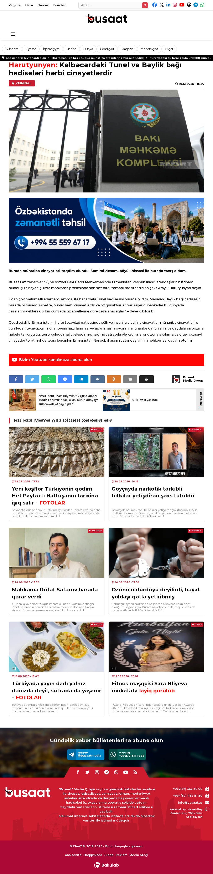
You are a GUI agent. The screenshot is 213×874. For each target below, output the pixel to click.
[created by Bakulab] (106, 865)
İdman (198, 624)
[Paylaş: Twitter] (32, 379)
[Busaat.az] (106, 19)
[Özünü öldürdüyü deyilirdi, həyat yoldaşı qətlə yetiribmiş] (156, 553)
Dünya (88, 49)
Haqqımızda (93, 855)
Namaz (43, 5)
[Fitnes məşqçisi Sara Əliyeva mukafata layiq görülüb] (156, 647)
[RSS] (135, 772)
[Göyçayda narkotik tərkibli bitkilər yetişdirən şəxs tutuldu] (156, 452)
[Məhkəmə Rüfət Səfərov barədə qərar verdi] (56, 553)
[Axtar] (145, 5)
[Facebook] (77, 772)
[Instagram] (97, 772)
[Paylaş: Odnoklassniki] (114, 379)
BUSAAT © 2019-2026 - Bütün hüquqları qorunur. (107, 846)
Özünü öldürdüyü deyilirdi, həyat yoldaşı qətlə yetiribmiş (156, 593)
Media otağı (138, 855)
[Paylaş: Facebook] (16, 379)
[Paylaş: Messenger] (65, 379)
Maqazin (127, 49)
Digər (169, 49)
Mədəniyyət (149, 49)
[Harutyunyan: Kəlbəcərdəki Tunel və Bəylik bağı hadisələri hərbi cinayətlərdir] (106, 141)
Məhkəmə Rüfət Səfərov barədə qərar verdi (55, 593)
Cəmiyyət (107, 49)
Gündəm (12, 49)
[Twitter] (87, 772)
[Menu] (13, 34)
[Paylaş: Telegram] (81, 379)
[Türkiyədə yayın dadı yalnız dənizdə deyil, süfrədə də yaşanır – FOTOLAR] (56, 647)
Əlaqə (109, 855)
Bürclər (59, 5)
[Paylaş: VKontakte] (97, 379)
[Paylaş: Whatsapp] (48, 379)
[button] (146, 379)
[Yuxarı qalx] (201, 862)
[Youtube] (125, 772)
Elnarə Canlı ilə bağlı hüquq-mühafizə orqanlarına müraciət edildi (58, 58)
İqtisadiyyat (51, 49)
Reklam (121, 855)
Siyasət (31, 49)
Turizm (98, 429)
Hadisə (71, 49)
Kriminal (24, 83)
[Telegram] (85, 754)
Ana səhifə (73, 855)
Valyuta (15, 5)
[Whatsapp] (127, 754)
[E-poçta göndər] (130, 379)
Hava (29, 5)
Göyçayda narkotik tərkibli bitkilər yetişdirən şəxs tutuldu (153, 492)
